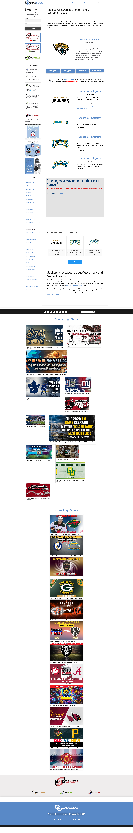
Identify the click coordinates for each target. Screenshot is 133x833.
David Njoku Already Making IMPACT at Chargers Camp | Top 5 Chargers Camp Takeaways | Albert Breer (32, 106)
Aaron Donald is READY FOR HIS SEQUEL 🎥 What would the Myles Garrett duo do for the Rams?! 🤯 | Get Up (32, 88)
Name (26, 18)
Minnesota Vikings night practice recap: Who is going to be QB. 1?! (32, 71)
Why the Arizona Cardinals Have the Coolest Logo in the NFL (64, 726)
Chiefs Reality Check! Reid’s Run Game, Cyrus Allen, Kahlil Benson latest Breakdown (32, 97)
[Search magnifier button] (106, 3)
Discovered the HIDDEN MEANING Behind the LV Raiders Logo (65, 662)
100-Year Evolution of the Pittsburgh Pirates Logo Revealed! (64, 748)
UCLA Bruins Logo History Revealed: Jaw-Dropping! (62, 705)
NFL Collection (59, 193)
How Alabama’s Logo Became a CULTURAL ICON (62, 683)
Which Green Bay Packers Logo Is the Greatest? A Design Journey (66, 598)
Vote (75, 262)
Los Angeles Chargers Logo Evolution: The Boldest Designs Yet (65, 555)
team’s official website (53, 294)
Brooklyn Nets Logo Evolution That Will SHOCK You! (62, 641)
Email (26, 23)
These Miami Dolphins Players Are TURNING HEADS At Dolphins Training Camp (32, 78)
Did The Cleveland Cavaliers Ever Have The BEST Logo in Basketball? (66, 577)
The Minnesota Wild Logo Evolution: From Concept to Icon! (64, 534)
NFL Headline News (33, 65)
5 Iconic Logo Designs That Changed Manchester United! (64, 769)
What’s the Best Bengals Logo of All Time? (60, 619)
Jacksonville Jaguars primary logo (74, 285)
